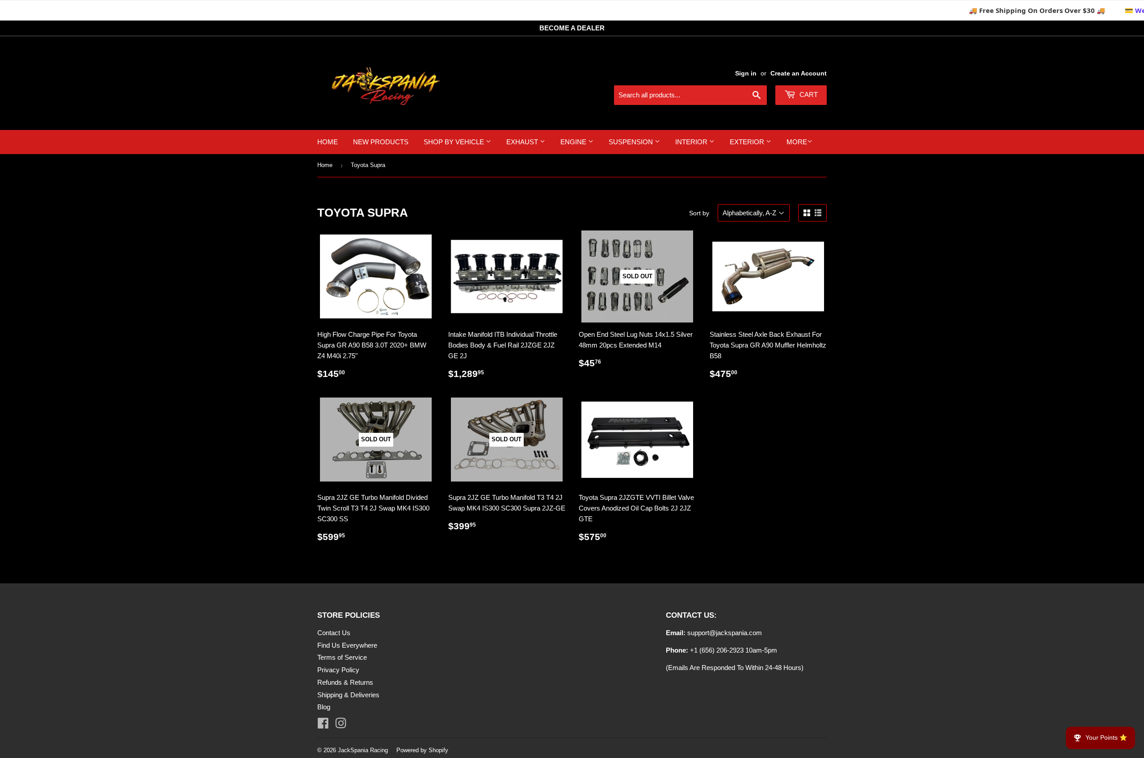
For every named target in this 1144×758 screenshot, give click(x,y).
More (796, 142)
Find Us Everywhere (347, 645)
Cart (808, 94)
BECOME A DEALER (572, 28)
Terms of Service (342, 657)
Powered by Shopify (422, 750)
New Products (380, 142)
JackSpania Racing (363, 750)
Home (327, 142)
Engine (574, 142)
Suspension (632, 142)
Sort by (699, 213)
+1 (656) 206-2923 (717, 650)
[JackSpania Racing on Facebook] (323, 725)
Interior (692, 142)
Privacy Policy (338, 670)
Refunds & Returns (345, 682)
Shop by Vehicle (455, 142)
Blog (323, 707)
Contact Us (333, 633)
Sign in (746, 73)
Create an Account (798, 73)
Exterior (748, 142)
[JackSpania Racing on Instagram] (340, 725)
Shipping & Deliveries (348, 695)
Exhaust (523, 142)
